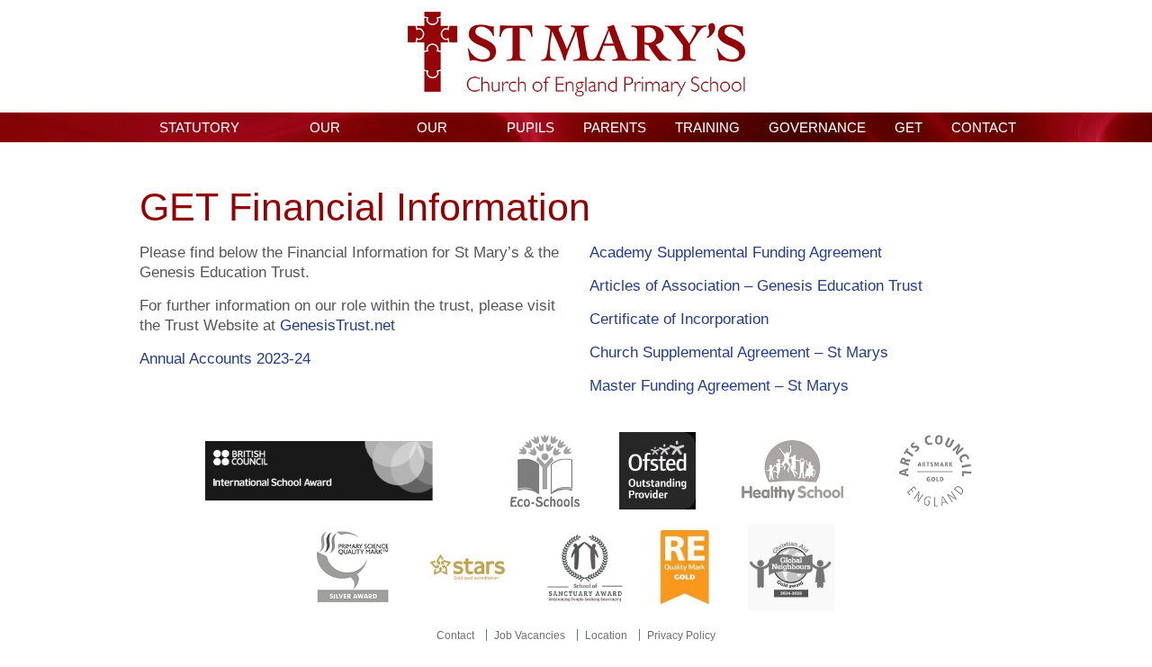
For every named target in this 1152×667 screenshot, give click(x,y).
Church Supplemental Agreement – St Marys (741, 352)
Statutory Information (199, 131)
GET (908, 127)
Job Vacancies (529, 635)
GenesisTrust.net (337, 325)
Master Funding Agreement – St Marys (719, 385)
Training (707, 127)
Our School (325, 131)
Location (606, 635)
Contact (983, 127)
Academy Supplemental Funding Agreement (736, 252)
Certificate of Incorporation (679, 319)
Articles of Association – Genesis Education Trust (756, 285)
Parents (614, 127)
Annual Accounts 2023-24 (225, 358)
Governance (817, 127)
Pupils (530, 127)
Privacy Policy (681, 635)
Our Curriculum (432, 131)
